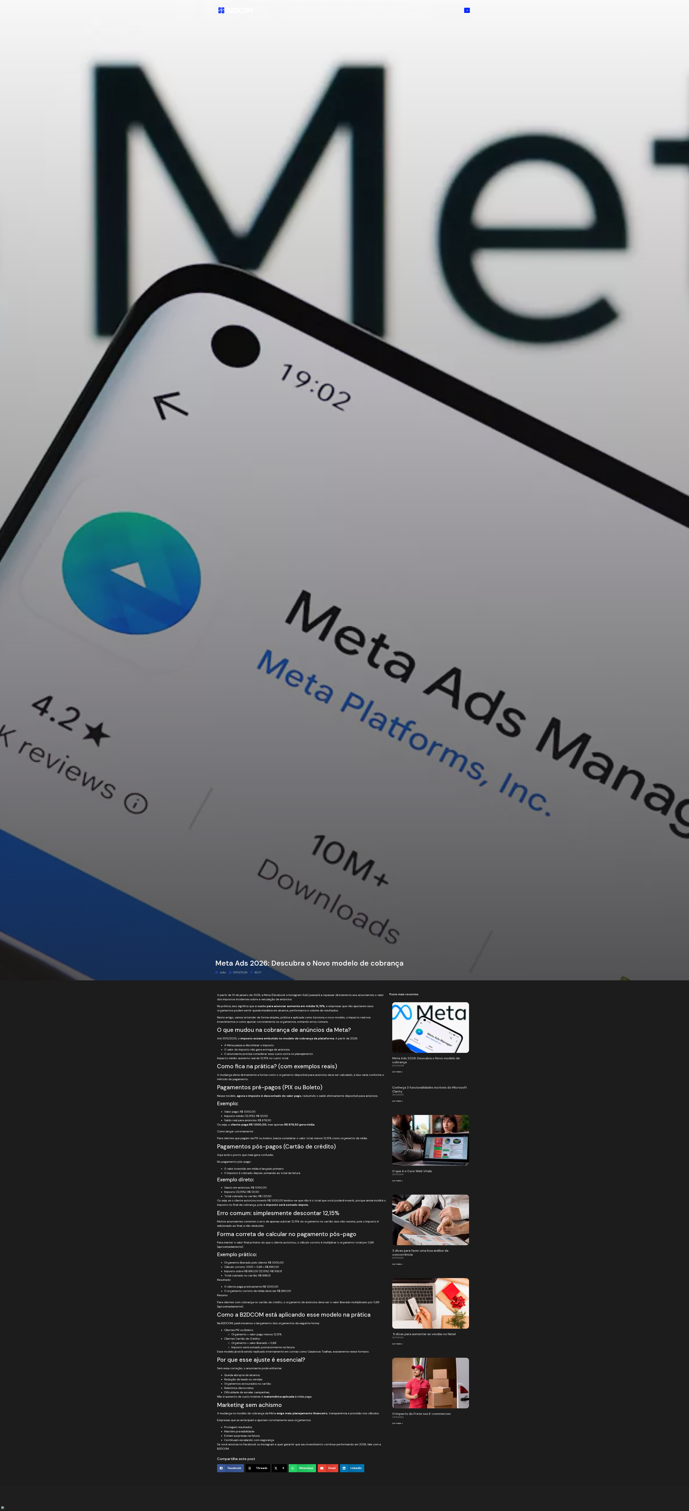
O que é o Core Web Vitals (412, 1171)
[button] (230, 1468)
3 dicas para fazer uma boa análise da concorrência (420, 1252)
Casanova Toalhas (320, 1351)
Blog (412, 10)
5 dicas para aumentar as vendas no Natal (424, 1334)
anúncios (284, 1049)
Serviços (370, 10)
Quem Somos (393, 10)
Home (353, 10)
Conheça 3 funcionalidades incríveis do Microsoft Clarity (429, 1089)
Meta (267, 995)
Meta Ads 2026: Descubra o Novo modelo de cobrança (426, 1060)
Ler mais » (397, 1071)
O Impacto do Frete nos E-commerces (421, 1414)
